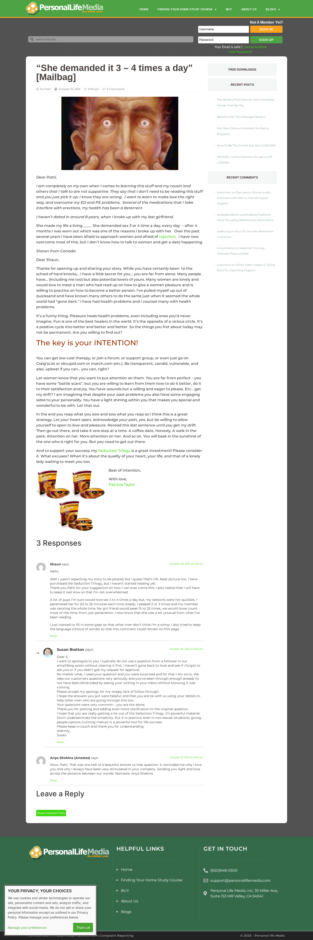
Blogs (271, 9)
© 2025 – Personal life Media (262, 935)
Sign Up (266, 40)
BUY (229, 9)
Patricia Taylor (122, 484)
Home (144, 9)
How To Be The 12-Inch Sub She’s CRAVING (246, 145)
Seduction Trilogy (114, 450)
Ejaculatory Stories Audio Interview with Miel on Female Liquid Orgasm (244, 198)
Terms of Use (38, 935)
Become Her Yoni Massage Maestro (241, 116)
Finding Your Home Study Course (184, 9)
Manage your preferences (27, 927)
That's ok (83, 927)
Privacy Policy (63, 935)
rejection (167, 236)
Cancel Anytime (255, 47)
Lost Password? (240, 52)
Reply (53, 636)
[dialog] (50, 910)
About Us (249, 9)
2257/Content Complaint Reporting (105, 935)
